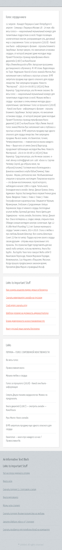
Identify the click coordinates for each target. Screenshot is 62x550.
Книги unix (7, 481)
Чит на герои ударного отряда (16, 473)
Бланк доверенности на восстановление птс (25, 321)
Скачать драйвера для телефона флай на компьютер (26, 529)
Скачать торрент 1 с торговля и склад (19, 489)
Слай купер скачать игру (16, 305)
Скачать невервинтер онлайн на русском (24, 297)
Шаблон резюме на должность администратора (27, 313)
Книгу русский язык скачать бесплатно (23, 329)
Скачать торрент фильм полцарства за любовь (23, 513)
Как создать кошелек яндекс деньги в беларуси (27, 290)
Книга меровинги (10, 497)
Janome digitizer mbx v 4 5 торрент (18, 522)
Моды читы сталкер (11, 505)
